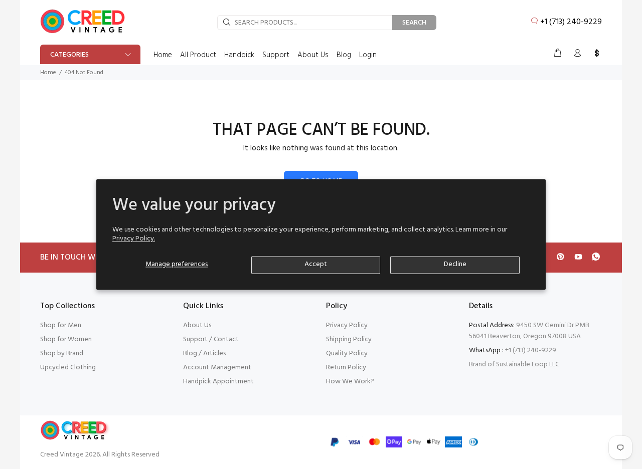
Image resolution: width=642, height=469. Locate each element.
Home (48, 73)
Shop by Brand (61, 353)
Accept (315, 265)
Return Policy (346, 367)
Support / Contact (211, 339)
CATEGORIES (69, 55)
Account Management (217, 367)
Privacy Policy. (133, 239)
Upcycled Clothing (68, 367)
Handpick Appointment (218, 381)
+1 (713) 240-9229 (571, 22)
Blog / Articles (204, 353)
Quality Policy (347, 353)
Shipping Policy (349, 339)
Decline (455, 265)
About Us (197, 325)
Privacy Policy (347, 325)
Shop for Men (60, 325)
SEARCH (414, 23)
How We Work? (350, 381)
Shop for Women (66, 339)
